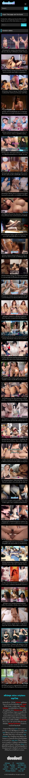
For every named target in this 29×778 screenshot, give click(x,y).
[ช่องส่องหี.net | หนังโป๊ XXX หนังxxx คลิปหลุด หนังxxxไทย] (12, 3)
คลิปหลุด (7, 763)
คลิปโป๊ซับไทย (22, 765)
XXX (16, 728)
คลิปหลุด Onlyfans (10, 771)
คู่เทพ (19, 767)
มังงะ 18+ (21, 771)
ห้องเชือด (12, 765)
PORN (13, 767)
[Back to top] (24, 773)
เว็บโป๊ (5, 765)
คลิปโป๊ (6, 767)
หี (13, 763)
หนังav (22, 744)
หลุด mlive (15, 740)
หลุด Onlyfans (20, 763)
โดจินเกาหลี (13, 769)
